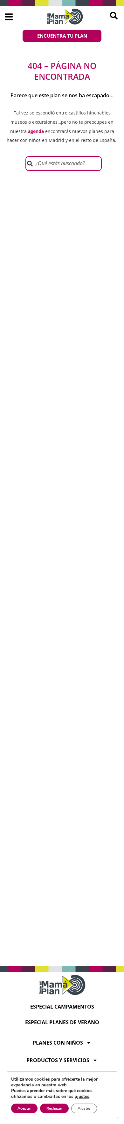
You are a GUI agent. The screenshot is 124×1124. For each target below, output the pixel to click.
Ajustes (84, 1108)
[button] (8, 16)
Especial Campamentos (62, 1006)
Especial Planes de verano (62, 1022)
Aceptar (24, 1108)
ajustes (82, 1096)
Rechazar (54, 1108)
